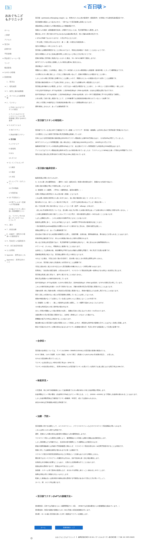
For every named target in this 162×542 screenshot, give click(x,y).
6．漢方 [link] (10, 225)
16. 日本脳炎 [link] (14, 188)
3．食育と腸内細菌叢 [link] (15, 91)
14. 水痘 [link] (12, 177)
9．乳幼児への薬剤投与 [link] (16, 241)
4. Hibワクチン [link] (14, 130)
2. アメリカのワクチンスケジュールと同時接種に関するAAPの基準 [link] (17, 117)
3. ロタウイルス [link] (15, 125)
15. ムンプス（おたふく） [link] (17, 182)
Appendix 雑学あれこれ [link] (16, 255)
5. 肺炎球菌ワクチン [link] (17, 134)
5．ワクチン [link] (11, 103)
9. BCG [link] (11, 153)
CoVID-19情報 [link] (9, 72)
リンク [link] (7, 63)
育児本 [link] (7, 44)
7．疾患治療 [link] (11, 229)
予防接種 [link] (7, 54)
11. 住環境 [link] (11, 250)
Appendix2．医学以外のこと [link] (16, 261)
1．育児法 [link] (11, 82)
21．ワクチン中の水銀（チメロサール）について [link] (17, 218)
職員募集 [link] (7, 68)
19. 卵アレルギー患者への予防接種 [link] (17, 203)
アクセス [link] (7, 40)
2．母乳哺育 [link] (11, 86)
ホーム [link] (7, 30)
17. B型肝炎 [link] (13, 193)
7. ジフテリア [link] (14, 144)
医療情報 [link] (7, 77)
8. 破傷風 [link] (12, 148)
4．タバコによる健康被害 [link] (16, 97)
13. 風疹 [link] (12, 172)
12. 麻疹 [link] (12, 167)
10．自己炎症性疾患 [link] (15, 246)
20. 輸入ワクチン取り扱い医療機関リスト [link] (17, 210)
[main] (94, 6)
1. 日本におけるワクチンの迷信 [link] (17, 108)
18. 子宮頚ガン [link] (14, 197)
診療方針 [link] (7, 49)
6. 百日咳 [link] (12, 139)
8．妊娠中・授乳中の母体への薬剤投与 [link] (16, 235)
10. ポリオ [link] (13, 158)
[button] (159, 3)
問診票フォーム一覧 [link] (12, 58)
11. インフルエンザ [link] (16, 162)
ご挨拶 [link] (7, 35)
